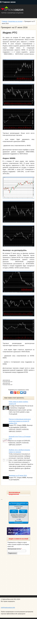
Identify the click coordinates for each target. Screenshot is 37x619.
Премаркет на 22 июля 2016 (18, 475)
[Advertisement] (18, 575)
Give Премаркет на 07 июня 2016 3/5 (6, 380)
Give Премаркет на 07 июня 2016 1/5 (3, 380)
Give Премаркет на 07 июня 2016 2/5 (5, 380)
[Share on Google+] (15, 392)
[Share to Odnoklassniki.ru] (18, 392)
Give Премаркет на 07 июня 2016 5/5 (9, 380)
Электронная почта (14, 549)
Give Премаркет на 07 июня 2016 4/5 (8, 380)
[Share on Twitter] (21, 392)
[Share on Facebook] (11, 392)
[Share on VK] (24, 392)
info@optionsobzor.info (8, 607)
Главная (4, 21)
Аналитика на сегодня (15, 21)
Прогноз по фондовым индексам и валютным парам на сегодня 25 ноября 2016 (20, 421)
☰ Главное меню (8, 2)
